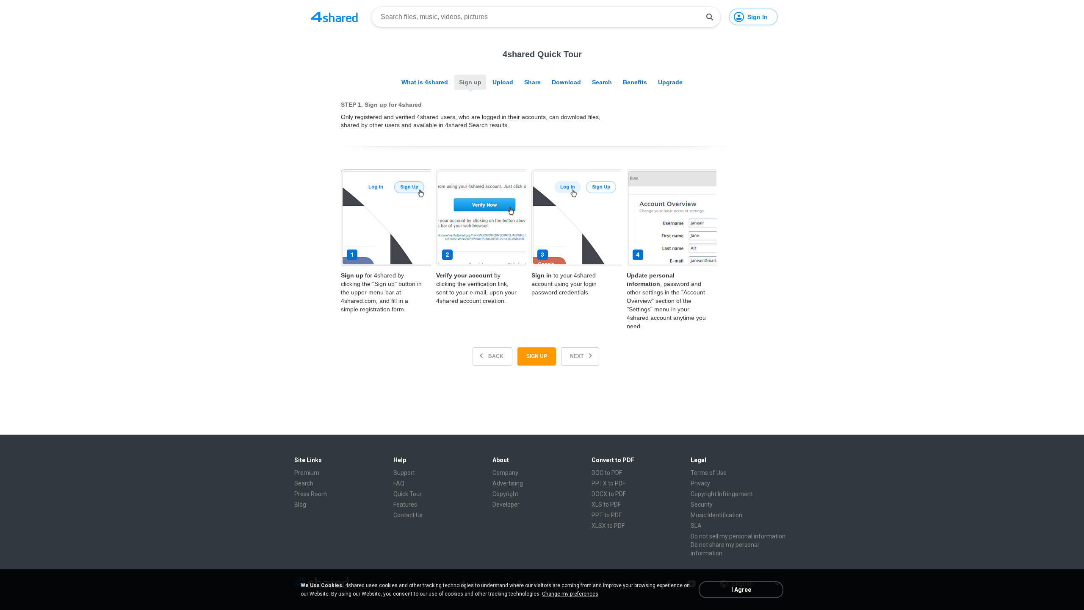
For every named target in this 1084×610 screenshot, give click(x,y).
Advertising (507, 483)
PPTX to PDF (608, 483)
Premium (306, 472)
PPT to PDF (607, 515)
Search (602, 82)
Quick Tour (407, 494)
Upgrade (670, 82)
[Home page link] (334, 17)
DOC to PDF (607, 472)
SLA (696, 525)
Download (566, 82)
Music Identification (716, 515)
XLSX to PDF (608, 525)
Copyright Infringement (722, 494)
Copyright (505, 494)
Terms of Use (709, 472)
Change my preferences (570, 594)
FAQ (398, 483)
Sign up (470, 82)
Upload (502, 82)
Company (505, 472)
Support (404, 472)
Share (532, 82)
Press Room (310, 494)
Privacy (700, 483)
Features (405, 504)
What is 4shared (424, 82)
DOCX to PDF (609, 494)
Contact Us (408, 515)
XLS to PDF (606, 504)
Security (702, 504)
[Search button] (710, 17)
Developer (506, 504)
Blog (300, 504)
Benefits (635, 82)
